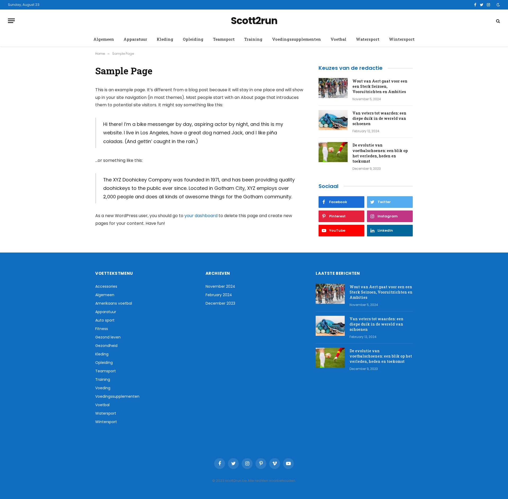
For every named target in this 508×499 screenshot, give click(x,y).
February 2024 (219, 294)
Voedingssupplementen (296, 39)
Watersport (367, 39)
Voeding (102, 388)
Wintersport (402, 39)
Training (253, 39)
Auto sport (105, 320)
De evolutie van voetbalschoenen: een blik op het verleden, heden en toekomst (380, 153)
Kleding (165, 39)
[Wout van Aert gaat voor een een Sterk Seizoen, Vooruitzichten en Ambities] (333, 88)
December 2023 (220, 303)
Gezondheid (106, 345)
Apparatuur (135, 39)
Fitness (101, 328)
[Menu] (11, 21)
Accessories (106, 286)
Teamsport (224, 39)
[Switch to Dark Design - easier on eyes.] (497, 5)
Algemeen (103, 39)
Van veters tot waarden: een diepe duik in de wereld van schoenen (379, 118)
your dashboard (200, 216)
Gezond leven (108, 337)
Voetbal (338, 39)
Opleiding (193, 39)
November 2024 (220, 286)
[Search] (497, 21)
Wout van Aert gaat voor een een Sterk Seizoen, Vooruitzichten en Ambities (379, 86)
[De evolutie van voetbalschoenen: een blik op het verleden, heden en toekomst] (333, 152)
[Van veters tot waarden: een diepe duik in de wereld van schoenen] (333, 120)
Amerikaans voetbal (113, 303)
